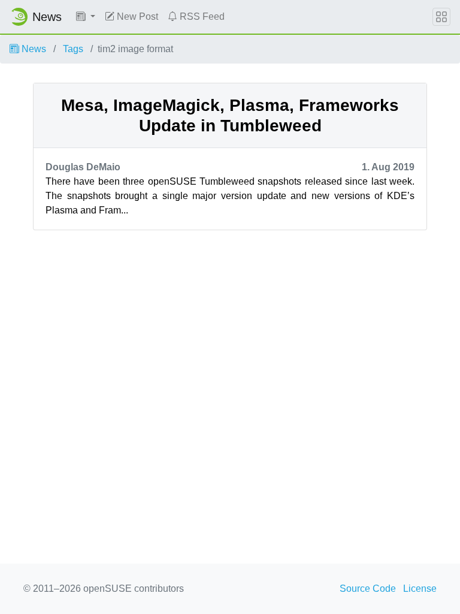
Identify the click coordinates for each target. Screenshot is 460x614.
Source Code (368, 588)
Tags (73, 49)
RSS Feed (201, 16)
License (420, 588)
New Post (136, 16)
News (32, 49)
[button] (85, 17)
